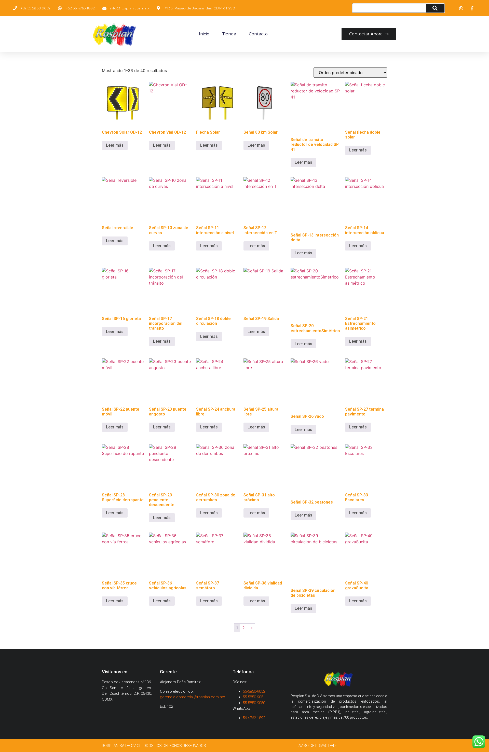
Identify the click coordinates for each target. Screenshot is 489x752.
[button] (369, 34)
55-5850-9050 (254, 703)
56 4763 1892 (254, 718)
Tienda (229, 34)
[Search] (435, 8)
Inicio (204, 34)
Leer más (115, 145)
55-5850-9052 (254, 691)
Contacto (258, 34)
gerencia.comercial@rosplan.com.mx (192, 697)
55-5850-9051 (254, 697)
